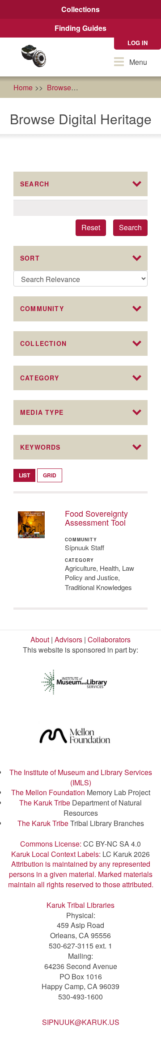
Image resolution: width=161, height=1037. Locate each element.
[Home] (33, 57)
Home (23, 87)
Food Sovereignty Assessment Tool (96, 517)
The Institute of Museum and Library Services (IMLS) (80, 777)
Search (130, 227)
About (39, 639)
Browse (59, 87)
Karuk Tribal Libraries (80, 905)
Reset (90, 227)
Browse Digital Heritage (123, 87)
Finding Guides (80, 28)
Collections (80, 9)
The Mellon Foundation (48, 792)
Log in (137, 42)
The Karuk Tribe (44, 802)
